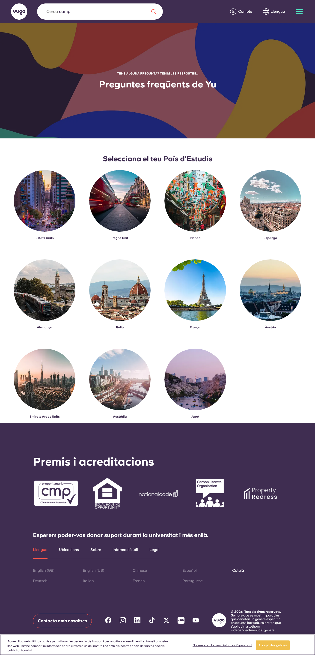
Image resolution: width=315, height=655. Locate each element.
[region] (157, 644)
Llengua (40, 550)
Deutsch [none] (40, 581)
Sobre (95, 550)
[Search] (153, 11)
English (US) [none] (93, 570)
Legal (154, 550)
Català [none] (238, 570)
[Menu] (299, 11)
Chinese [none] (140, 570)
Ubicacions (69, 550)
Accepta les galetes (273, 645)
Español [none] (189, 570)
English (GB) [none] (43, 570)
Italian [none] (88, 581)
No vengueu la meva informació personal (222, 645)
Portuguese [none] (192, 581)
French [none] (139, 581)
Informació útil (125, 550)
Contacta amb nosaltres (62, 620)
